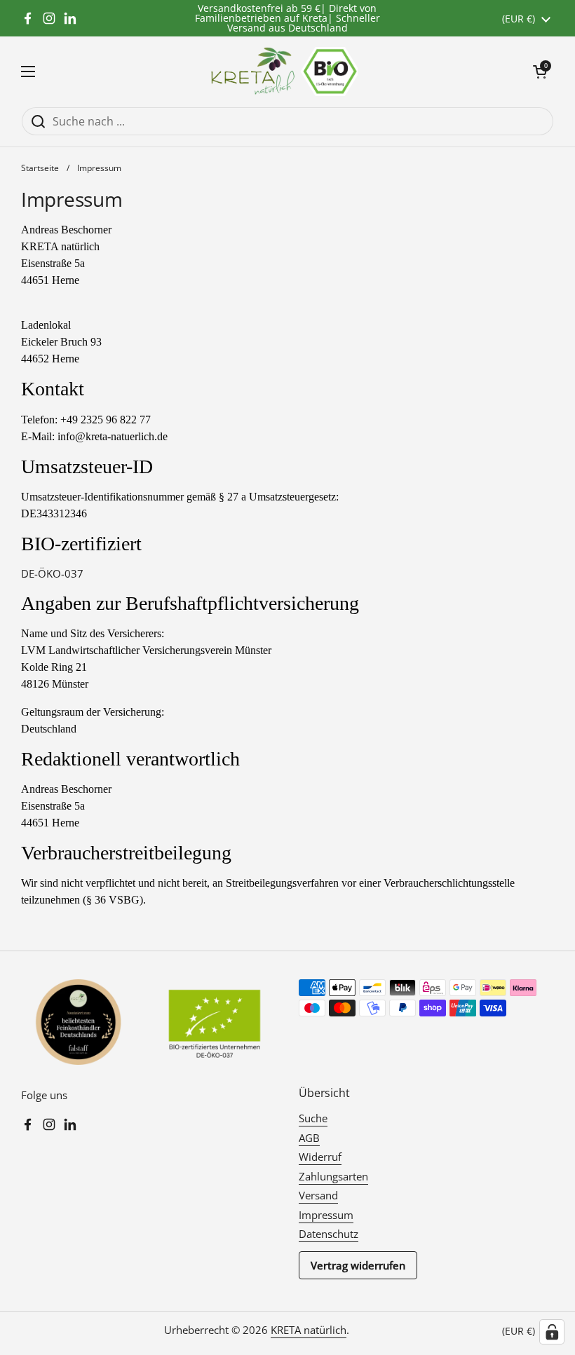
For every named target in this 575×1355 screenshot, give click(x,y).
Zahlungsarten (333, 1176)
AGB (309, 1138)
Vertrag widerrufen (358, 1265)
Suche (313, 1118)
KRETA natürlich (308, 1330)
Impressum (326, 1215)
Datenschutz (328, 1234)
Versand (318, 1195)
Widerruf (320, 1157)
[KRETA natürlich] (284, 71)
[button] (540, 71)
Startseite (40, 168)
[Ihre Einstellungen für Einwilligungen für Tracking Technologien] (552, 1332)
